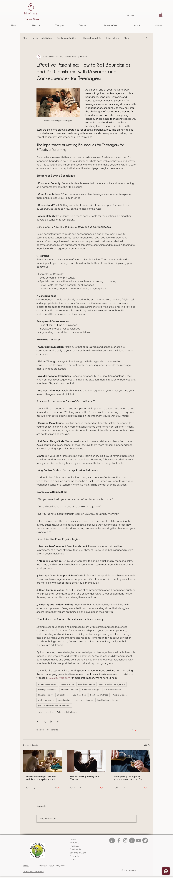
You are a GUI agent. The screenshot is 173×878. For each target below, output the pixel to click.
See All (147, 745)
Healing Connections (47, 690)
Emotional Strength (90, 690)
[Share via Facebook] (37, 721)
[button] (161, 14)
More (126, 38)
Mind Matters (112, 38)
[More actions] (135, 56)
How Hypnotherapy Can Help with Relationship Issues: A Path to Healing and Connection (42, 778)
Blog (25, 38)
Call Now (130, 15)
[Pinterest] (112, 840)
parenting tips (64, 700)
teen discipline (67, 684)
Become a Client (78, 852)
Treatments (75, 849)
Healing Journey (45, 695)
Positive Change (119, 695)
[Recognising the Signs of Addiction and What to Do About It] (130, 761)
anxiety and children (42, 38)
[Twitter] (145, 840)
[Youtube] (138, 840)
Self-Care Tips (79, 695)
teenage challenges (84, 700)
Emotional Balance (69, 690)
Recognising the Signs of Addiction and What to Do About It (128, 778)
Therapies (74, 846)
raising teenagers (46, 700)
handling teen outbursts (107, 700)
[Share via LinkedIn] (51, 721)
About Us (74, 842)
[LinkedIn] (132, 840)
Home (73, 839)
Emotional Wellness (99, 695)
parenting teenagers (47, 684)
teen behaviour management (112, 684)
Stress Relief (62, 695)
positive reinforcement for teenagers (54, 705)
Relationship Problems (67, 38)
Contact (73, 859)
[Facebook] (119, 840)
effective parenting (86, 684)
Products (74, 856)
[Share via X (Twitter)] (44, 721)
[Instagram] (125, 840)
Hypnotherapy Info (92, 38)
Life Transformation (112, 690)
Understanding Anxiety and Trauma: (84, 778)
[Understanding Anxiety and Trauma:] (86, 761)
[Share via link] (57, 721)
